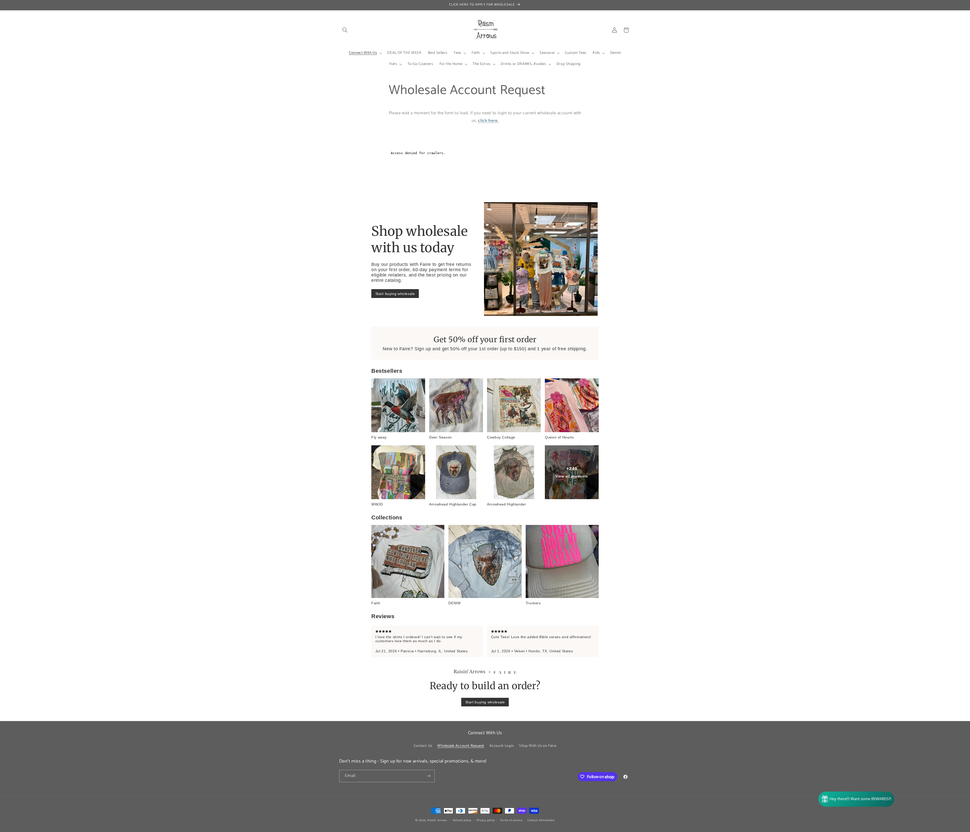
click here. (488, 120)
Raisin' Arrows (437, 820)
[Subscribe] (428, 776)
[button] (345, 30)
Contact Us (423, 746)
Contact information (541, 820)
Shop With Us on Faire (537, 746)
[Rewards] (856, 799)
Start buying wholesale (395, 294)
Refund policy (462, 820)
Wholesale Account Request (460, 746)
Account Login (502, 746)
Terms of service (511, 820)
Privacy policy (485, 820)
